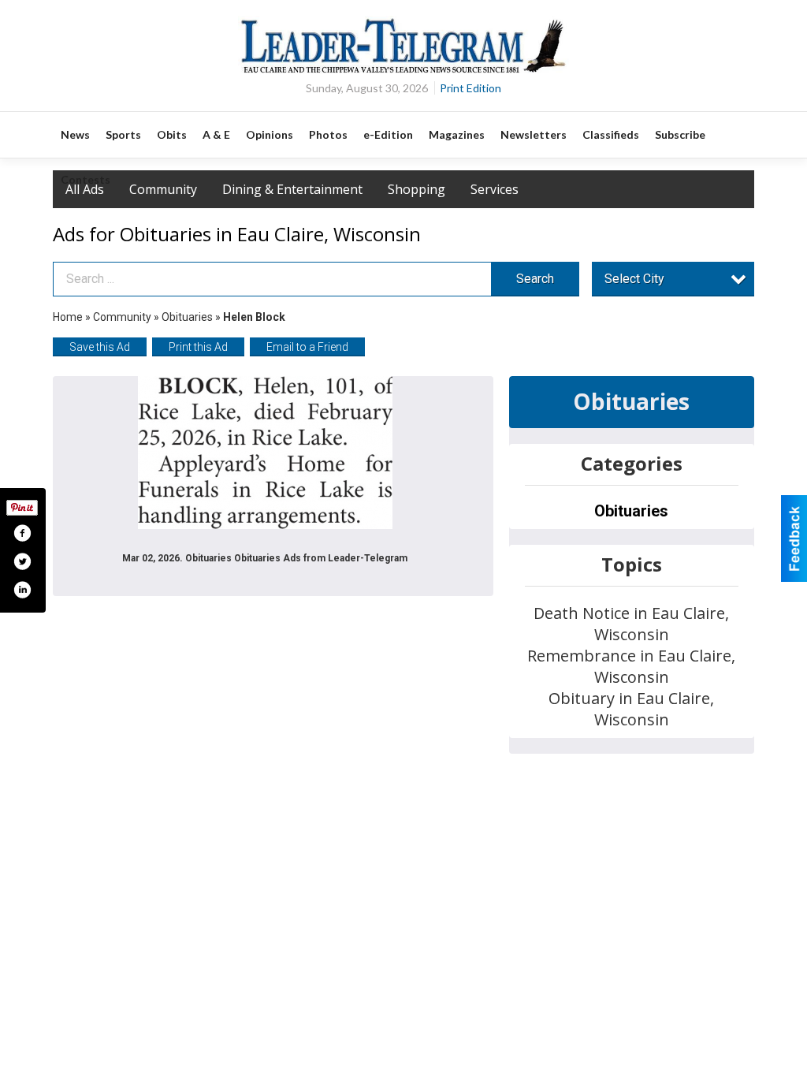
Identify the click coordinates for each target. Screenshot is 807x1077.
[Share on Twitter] (22, 561)
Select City (634, 278)
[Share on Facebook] (22, 533)
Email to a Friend (307, 347)
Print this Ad (198, 347)
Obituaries (187, 317)
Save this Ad (99, 347)
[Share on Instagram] (22, 590)
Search (535, 278)
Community (123, 317)
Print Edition (470, 88)
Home (68, 317)
